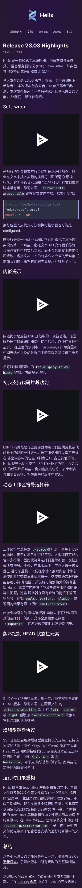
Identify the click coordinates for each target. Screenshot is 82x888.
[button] (6, 162)
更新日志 (10, 862)
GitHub (43, 32)
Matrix (56, 32)
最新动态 (16, 32)
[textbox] (16, 162)
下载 (69, 32)
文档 (30, 32)
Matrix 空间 (26, 876)
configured (11, 231)
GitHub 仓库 (27, 882)
